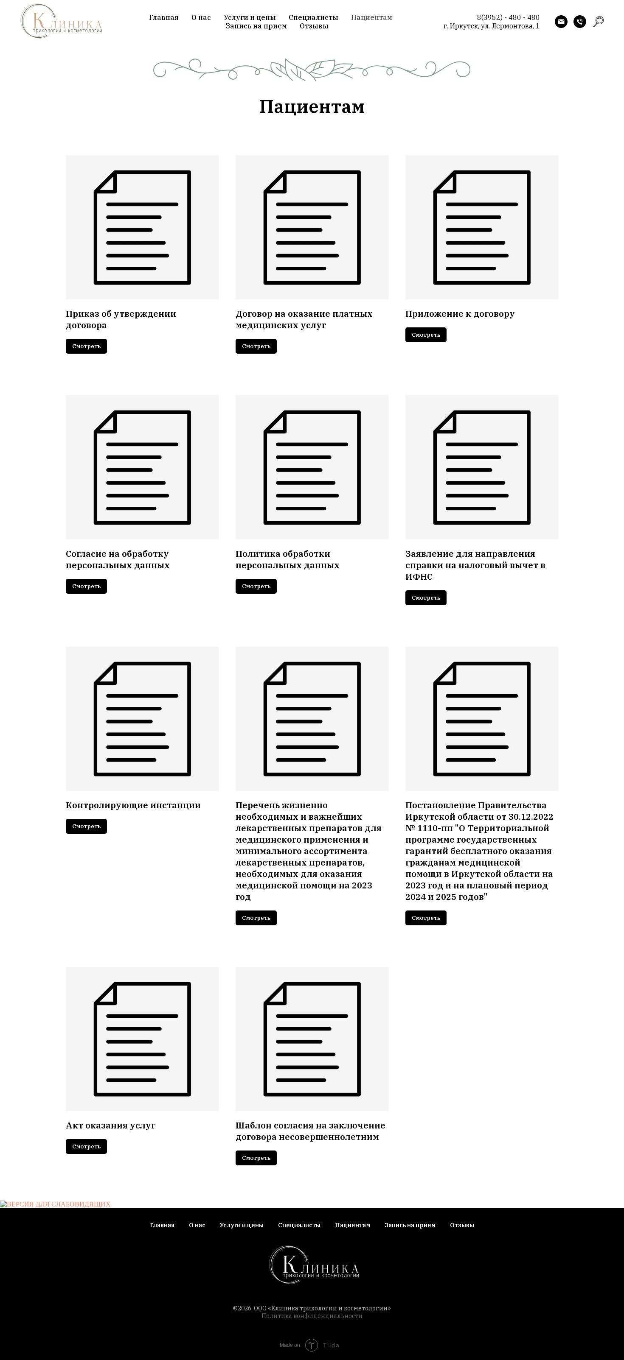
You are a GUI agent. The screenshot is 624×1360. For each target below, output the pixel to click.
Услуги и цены (250, 17)
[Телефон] (579, 21)
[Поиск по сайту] (598, 21)
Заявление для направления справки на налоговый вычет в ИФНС (475, 565)
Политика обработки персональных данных (288, 559)
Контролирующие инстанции (133, 805)
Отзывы (314, 26)
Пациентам (371, 17)
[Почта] (561, 21)
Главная (164, 17)
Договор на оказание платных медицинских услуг (304, 319)
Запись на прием (256, 26)
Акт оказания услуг (110, 1125)
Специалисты (313, 17)
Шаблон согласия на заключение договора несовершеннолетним (310, 1131)
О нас (201, 17)
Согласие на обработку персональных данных (118, 559)
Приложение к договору (460, 313)
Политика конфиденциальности (312, 1316)
